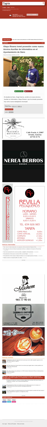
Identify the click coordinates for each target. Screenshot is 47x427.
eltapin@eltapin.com (6, 10)
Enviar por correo (9, 109)
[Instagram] (19, 106)
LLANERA (4, 7)
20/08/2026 (9, 373)
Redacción (11, 112)
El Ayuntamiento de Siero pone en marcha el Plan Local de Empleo (18, 253)
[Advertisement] (24, 28)
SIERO (8, 7)
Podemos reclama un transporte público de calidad (15, 257)
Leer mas (23, 260)
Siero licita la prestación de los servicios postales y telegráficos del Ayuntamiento (20, 251)
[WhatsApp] (13, 106)
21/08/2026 (9, 362)
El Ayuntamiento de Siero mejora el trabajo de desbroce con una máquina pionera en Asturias (22, 255)
